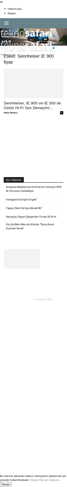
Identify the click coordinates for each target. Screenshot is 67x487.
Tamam (5, 484)
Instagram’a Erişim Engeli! (21, 199)
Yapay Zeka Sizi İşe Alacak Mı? (24, 208)
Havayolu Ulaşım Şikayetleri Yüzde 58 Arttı (31, 216)
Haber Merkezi (10, 113)
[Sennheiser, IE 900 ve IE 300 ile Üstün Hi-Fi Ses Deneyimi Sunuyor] (33, 83)
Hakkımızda (15, 8)
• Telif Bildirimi (35, 455)
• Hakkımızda (20, 455)
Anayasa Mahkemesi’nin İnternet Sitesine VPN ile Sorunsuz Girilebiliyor (33, 188)
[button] (6, 23)
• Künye (8, 455)
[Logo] (27, 38)
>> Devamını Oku (42, 299)
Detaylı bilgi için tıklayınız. (45, 479)
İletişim (12, 13)
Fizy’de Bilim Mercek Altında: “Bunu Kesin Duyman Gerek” (30, 226)
